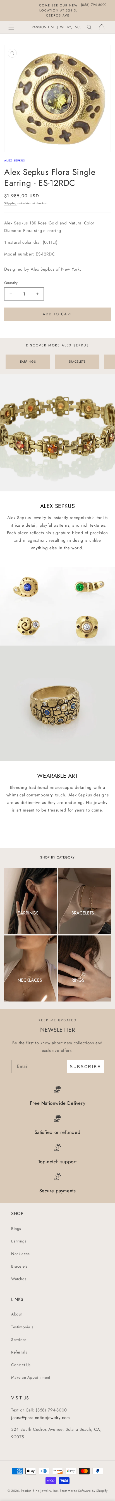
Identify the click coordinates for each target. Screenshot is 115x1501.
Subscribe (85, 1066)
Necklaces (20, 1253)
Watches (18, 1279)
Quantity (11, 282)
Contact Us (21, 1365)
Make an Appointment (30, 1377)
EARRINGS (28, 361)
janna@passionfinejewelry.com (40, 1418)
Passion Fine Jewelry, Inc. (40, 1490)
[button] (11, 27)
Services (19, 1339)
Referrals (19, 1352)
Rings (16, 1228)
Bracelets (19, 1266)
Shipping (10, 203)
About (16, 1314)
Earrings (19, 1241)
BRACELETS (77, 361)
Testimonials (22, 1327)
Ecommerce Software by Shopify (83, 1490)
